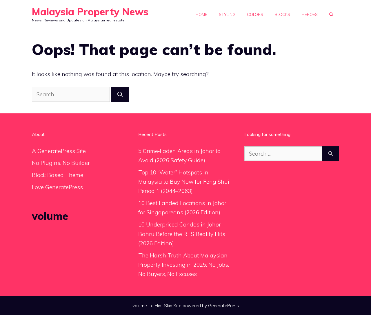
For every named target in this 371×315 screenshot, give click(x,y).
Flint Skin (163, 305)
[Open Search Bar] (331, 14)
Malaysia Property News (90, 11)
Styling (227, 14)
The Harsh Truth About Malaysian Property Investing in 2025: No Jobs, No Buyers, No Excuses (183, 265)
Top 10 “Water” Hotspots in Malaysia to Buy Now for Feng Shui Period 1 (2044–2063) (183, 182)
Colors (255, 14)
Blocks (282, 14)
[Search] (120, 94)
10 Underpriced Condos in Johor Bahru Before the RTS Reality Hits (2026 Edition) (181, 234)
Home (201, 14)
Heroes (310, 14)
